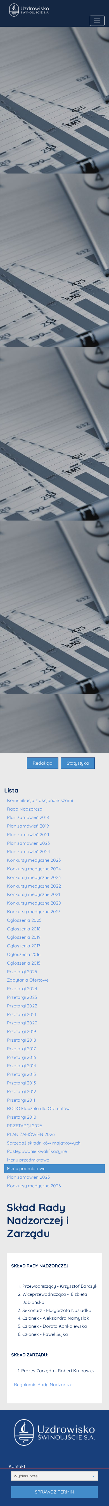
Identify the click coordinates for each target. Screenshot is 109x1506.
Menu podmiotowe (26, 1168)
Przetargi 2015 (21, 1074)
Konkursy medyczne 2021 (33, 894)
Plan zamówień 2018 (28, 817)
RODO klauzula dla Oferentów (38, 1108)
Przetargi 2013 (21, 1083)
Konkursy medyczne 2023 (34, 877)
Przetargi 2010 (21, 1117)
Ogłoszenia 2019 (24, 937)
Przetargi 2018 (21, 1040)
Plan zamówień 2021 (28, 834)
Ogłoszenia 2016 (24, 954)
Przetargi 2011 (21, 1100)
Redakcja (43, 763)
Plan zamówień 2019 (28, 826)
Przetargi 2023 (22, 997)
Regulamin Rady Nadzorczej (44, 1384)
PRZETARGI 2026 (24, 1125)
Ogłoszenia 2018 (24, 929)
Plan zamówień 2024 (28, 851)
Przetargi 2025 (22, 971)
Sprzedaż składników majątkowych (43, 1143)
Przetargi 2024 (22, 988)
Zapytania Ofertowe (28, 980)
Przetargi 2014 (21, 1065)
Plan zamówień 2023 (28, 843)
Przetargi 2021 (21, 1014)
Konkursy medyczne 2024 (34, 868)
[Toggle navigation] (97, 21)
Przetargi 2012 (21, 1091)
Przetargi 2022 (22, 1006)
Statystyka (78, 763)
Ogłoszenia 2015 (24, 963)
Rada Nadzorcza (24, 809)
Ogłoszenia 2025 (24, 920)
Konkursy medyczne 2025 (34, 860)
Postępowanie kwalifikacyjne (37, 1151)
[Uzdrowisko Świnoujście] (46, 10)
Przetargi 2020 (22, 1023)
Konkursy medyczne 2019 (33, 911)
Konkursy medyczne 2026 (34, 1185)
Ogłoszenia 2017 (23, 945)
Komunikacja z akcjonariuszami (40, 800)
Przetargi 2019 (21, 1031)
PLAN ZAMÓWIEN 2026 (31, 1134)
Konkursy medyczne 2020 (34, 903)
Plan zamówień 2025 (28, 1177)
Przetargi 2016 (21, 1057)
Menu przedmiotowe (28, 1160)
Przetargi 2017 (21, 1048)
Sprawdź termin (54, 1492)
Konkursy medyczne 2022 (34, 886)
